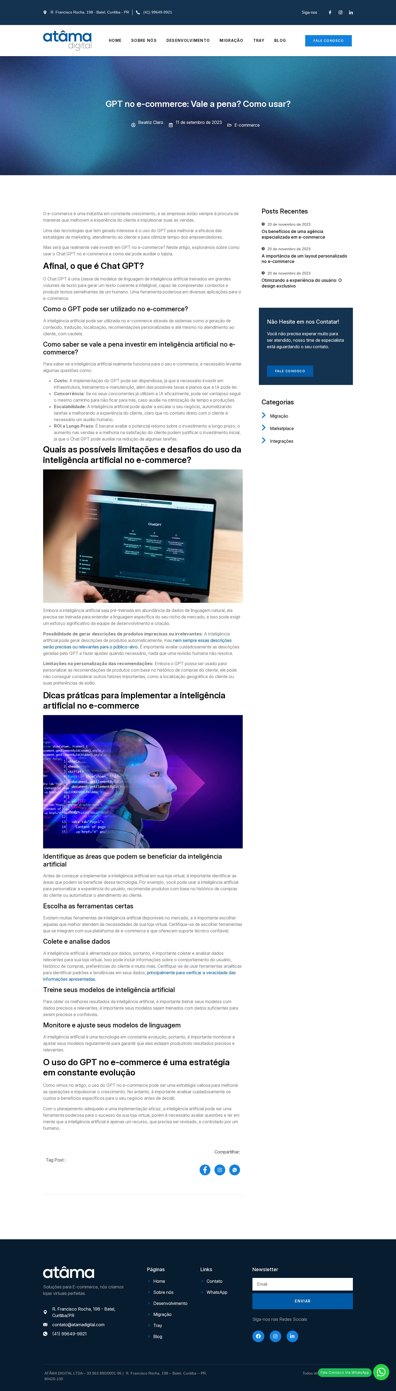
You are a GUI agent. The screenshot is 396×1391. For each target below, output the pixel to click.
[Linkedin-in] (292, 1336)
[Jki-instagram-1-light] (340, 12)
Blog (280, 40)
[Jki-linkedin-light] (351, 12)
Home (115, 40)
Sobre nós (144, 40)
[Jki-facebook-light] (330, 12)
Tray (259, 40)
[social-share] (205, 1170)
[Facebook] (258, 1336)
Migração (231, 40)
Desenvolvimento (188, 40)
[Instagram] (275, 1336)
